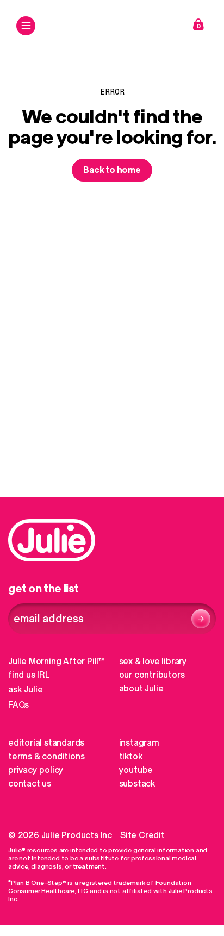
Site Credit (142, 835)
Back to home (112, 170)
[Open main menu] (25, 25)
